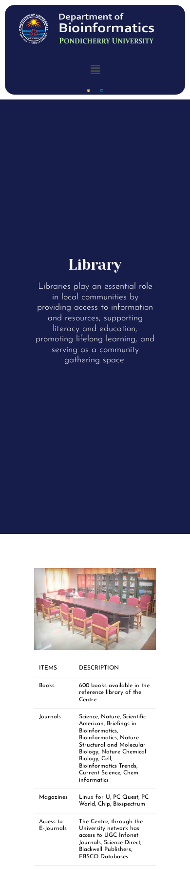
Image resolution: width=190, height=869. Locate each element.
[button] (95, 69)
